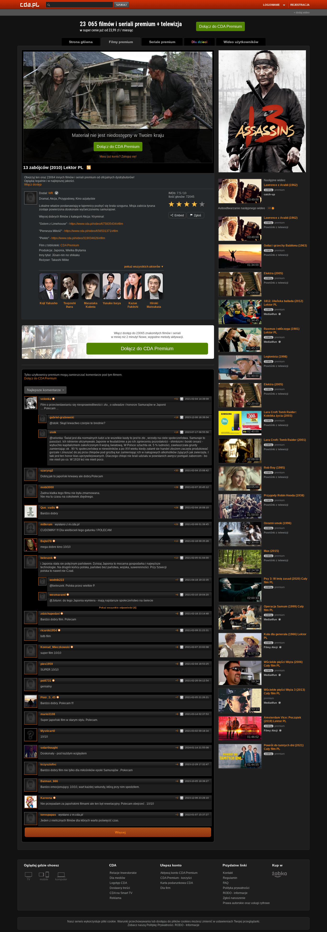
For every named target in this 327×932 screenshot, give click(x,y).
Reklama (115, 898)
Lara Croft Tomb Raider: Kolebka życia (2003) (280, 413)
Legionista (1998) (275, 356)
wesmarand (58, 594)
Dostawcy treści (120, 888)
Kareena (46, 798)
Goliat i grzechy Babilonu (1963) (285, 245)
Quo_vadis (47, 507)
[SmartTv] (48, 882)
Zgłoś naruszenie (234, 898)
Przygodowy (66, 198)
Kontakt (228, 873)
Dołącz (220, 26)
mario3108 (47, 714)
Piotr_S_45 (48, 697)
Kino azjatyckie (85, 198)
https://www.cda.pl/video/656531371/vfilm (91, 231)
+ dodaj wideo (302, 12)
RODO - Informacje (187, 925)
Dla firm (165, 888)
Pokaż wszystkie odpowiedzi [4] (117, 607)
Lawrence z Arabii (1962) (281, 185)
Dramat (44, 198)
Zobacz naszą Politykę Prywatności (150, 925)
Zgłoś (197, 215)
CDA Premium (70, 245)
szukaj (122, 5)
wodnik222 (57, 580)
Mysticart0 (47, 731)
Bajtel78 (46, 541)
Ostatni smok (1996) (277, 523)
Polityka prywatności (236, 888)
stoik (53, 432)
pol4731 (45, 680)
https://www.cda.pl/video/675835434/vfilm (96, 223)
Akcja (53, 198)
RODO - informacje (235, 893)
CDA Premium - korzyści (176, 878)
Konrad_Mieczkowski (55, 647)
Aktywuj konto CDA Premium (178, 873)
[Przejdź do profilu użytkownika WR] (30, 197)
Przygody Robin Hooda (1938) (284, 495)
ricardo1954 (48, 630)
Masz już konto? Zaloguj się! (118, 156)
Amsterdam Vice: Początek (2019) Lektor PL (282, 719)
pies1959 (46, 664)
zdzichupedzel (50, 613)
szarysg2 (46, 470)
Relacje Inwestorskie (123, 873)
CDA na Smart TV (121, 893)
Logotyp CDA (118, 883)
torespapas (48, 814)
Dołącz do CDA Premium (118, 147)
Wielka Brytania (76, 250)
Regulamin (230, 878)
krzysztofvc (48, 764)
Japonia (59, 250)
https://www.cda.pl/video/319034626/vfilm (78, 238)
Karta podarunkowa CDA (176, 883)
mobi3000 (47, 487)
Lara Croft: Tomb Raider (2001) (285, 440)
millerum (46, 524)
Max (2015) (271, 551)
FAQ (225, 883)
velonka (45, 399)
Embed (179, 215)
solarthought (49, 747)
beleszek (46, 558)
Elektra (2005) (273, 273)
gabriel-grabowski (62, 417)
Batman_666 (49, 781)
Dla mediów (117, 878)
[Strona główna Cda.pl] (30, 4)
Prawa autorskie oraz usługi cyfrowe (246, 903)
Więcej (120, 832)
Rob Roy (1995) (274, 467)
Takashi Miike (60, 260)
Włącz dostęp (33, 184)
